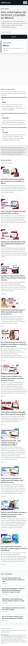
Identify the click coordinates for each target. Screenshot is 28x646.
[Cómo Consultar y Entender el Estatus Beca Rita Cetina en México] (10, 204)
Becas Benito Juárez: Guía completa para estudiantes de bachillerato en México (12, 181)
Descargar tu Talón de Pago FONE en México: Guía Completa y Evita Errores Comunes (13, 278)
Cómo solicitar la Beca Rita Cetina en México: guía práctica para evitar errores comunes (13, 312)
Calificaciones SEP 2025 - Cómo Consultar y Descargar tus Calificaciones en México (11, 443)
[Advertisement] (14, 68)
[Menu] (25, 2)
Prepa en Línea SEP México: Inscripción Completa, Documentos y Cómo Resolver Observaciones (13, 514)
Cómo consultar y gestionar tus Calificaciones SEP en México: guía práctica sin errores (12, 480)
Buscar (14, 37)
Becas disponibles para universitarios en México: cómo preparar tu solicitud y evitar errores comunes (14, 344)
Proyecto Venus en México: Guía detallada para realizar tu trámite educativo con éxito (12, 378)
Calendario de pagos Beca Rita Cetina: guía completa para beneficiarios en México (13, 244)
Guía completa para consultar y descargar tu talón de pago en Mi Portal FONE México (14, 548)
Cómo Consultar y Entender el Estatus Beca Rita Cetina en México (13, 212)
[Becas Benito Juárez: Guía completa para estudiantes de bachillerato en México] (10, 172)
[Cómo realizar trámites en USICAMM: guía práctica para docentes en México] (10, 405)
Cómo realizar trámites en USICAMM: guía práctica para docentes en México (13, 413)
